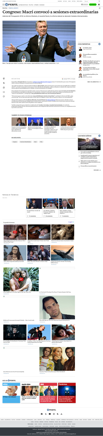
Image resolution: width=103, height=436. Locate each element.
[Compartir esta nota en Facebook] (3, 78)
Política (31, 5)
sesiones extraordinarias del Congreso (42, 81)
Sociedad (41, 5)
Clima (35, 419)
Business (60, 1)
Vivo (93, 419)
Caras (69, 1)
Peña (41, 141)
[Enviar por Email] (3, 92)
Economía (18, 419)
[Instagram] (54, 414)
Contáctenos (45, 426)
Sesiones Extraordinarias (25, 141)
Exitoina (85, 419)
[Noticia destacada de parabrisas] (67, 385)
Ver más (96, 170)
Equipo (56, 426)
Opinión (36, 5)
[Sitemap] (61, 414)
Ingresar (85, 4)
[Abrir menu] (3, 4)
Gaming (89, 419)
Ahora (2, 419)
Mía (59, 421)
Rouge (56, 421)
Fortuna (46, 421)
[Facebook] (42, 414)
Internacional (30, 419)
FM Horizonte (69, 421)
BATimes (63, 421)
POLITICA (4, 8)
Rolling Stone (57, 424)
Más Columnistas (93, 81)
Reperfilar (53, 419)
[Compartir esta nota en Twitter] (3, 83)
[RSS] (57, 414)
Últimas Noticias (23, 5)
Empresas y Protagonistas (67, 419)
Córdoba (48, 419)
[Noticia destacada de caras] (48, 385)
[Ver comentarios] (99, 8)
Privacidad (51, 426)
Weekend (41, 421)
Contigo (40, 424)
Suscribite (93, 4)
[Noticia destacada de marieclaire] (30, 385)
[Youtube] (50, 414)
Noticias (65, 1)
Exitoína (74, 1)
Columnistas (84, 44)
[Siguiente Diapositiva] (74, 209)
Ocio (44, 419)
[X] (45, 414)
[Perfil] (12, 381)
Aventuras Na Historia (48, 424)
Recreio (69, 424)
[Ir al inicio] (11, 4)
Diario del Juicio (98, 419)
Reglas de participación (64, 426)
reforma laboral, (51, 99)
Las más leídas (84, 136)
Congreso (15, 141)
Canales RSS (31, 426)
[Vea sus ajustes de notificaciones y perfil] (98, 4)
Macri (35, 141)
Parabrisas (51, 421)
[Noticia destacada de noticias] (11, 385)
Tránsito (73, 426)
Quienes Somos (38, 426)
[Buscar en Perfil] (99, 1)
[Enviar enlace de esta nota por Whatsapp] (3, 87)
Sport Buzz (64, 424)
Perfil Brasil (79, 1)
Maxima (73, 424)
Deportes (40, 419)
